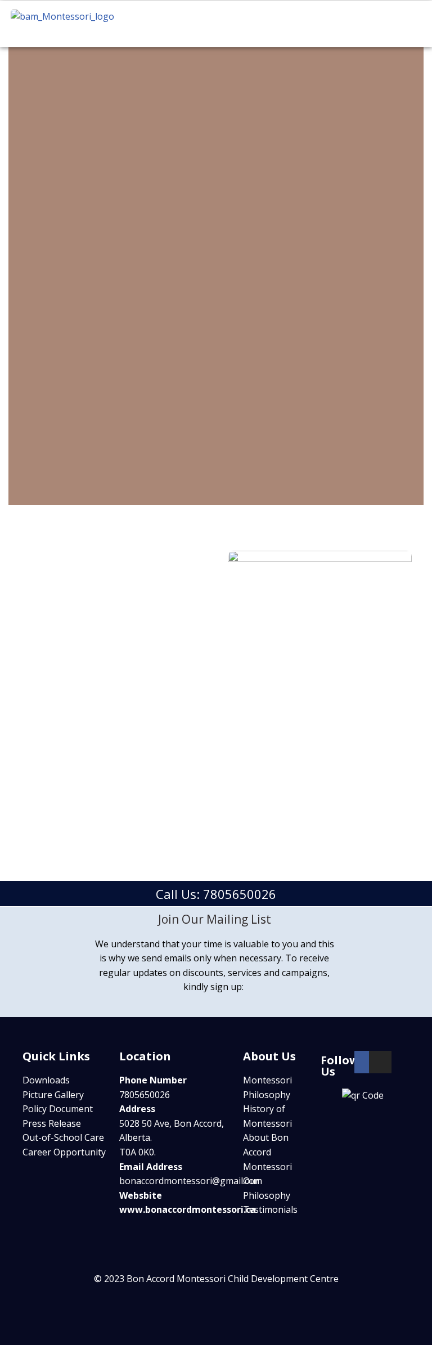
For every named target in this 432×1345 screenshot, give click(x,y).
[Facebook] (365, 1062)
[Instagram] (380, 1062)
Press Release (51, 1123)
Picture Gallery (53, 1094)
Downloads (46, 1080)
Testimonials (270, 1209)
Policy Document (57, 1109)
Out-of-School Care (63, 1137)
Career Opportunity (64, 1152)
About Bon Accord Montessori (267, 1151)
